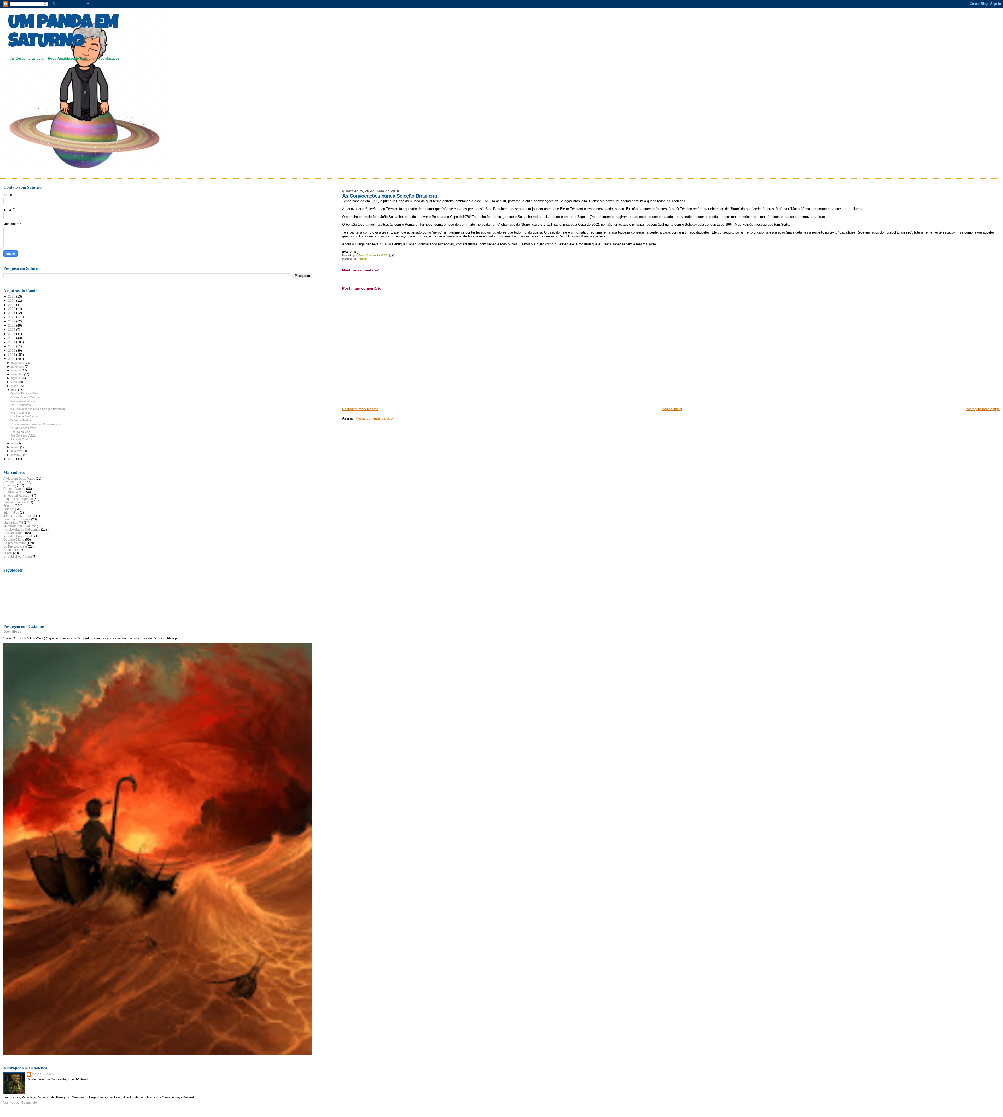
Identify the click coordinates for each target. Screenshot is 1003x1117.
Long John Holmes (16, 519)
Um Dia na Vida (20, 431)
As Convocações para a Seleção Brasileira (37, 408)
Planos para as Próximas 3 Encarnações (36, 424)
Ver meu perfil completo (20, 1102)
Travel (7, 553)
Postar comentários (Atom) (376, 418)
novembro (18, 366)
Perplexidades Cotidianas (21, 529)
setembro (17, 374)
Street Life (10, 549)
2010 (12, 358)
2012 (12, 350)
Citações (9, 485)
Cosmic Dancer (14, 488)
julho (14, 381)
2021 (12, 313)
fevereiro (17, 450)
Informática (11, 512)
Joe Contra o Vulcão (23, 435)
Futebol (362, 258)
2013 (12, 346)
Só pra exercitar (14, 543)
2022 (12, 308)
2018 (12, 325)
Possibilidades (13, 532)
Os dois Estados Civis (24, 393)
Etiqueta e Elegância (18, 499)
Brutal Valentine (20, 412)
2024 (12, 300)
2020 (12, 317)
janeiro (15, 454)
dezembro (18, 362)
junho (15, 385)
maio (14, 389)
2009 (12, 459)
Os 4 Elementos (20, 404)
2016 (12, 333)
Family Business (15, 502)
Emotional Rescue (16, 495)
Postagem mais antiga (983, 409)
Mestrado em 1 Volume (19, 526)
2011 (12, 354)
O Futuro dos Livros (23, 427)
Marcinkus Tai (13, 522)
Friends (8, 505)
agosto (16, 378)
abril (14, 443)
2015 (12, 338)
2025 (12, 296)
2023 (12, 304)
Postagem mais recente (360, 409)
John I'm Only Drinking (19, 515)
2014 (12, 342)
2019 (12, 321)
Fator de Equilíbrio (21, 439)
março (15, 447)
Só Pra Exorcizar (15, 546)
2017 (12, 329)
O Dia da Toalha (20, 420)
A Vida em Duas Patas (19, 478)
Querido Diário (13, 539)
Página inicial (672, 409)
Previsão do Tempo (22, 401)
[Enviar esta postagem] (391, 255)
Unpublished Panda (17, 556)
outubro (16, 370)
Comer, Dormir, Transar (25, 397)
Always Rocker (14, 482)
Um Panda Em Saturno (24, 416)
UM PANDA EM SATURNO (63, 33)
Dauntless (12, 631)
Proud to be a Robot (17, 536)
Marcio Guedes (43, 1074)
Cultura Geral (12, 492)
